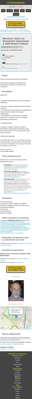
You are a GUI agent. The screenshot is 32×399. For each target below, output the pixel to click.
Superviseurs (13, 30)
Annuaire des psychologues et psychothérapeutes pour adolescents (15, 228)
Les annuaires (4, 30)
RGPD (17, 366)
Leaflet (21, 329)
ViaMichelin (16, 344)
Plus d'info (21, 47)
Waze (10, 344)
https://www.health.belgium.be (12, 177)
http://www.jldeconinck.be (11, 68)
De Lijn (13, 349)
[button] (16, 316)
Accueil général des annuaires (16, 16)
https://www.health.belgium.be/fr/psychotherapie (17, 193)
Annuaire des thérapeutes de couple (10, 230)
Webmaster (17, 358)
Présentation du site (17, 355)
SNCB (2, 349)
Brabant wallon (23, 30)
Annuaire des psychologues (8, 221)
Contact (17, 360)
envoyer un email (23, 64)
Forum (17, 391)
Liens (17, 393)
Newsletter (18, 389)
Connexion (10, 19)
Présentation (24, 19)
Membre (21, 6)
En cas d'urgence (17, 387)
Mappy (22, 344)
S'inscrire (17, 372)
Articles (18, 395)
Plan (17, 362)
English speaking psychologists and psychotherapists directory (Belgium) (12, 226)
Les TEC (7, 349)
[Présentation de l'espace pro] (16, 273)
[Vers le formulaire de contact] (4, 64)
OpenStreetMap (28, 329)
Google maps (4, 344)
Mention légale (18, 364)
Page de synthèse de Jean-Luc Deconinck (12, 233)
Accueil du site (16, 276)
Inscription (17, 19)
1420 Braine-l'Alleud (6, 31)
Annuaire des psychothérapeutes (20, 223)
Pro (17, 6)
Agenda (17, 398)
